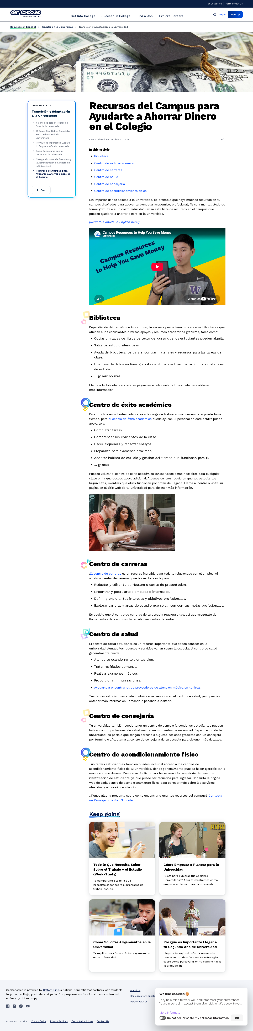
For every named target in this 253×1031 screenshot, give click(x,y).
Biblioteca (101, 156)
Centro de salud (106, 177)
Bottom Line (51, 990)
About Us (135, 990)
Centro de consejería (109, 184)
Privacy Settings (59, 1021)
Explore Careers (171, 16)
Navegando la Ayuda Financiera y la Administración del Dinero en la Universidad (53, 162)
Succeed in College (116, 16)
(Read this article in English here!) (114, 222)
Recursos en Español (23, 26)
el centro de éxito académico (130, 419)
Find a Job (145, 16)
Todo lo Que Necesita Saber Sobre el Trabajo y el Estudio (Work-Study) (117, 869)
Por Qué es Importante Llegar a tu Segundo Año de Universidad (53, 144)
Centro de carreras (108, 170)
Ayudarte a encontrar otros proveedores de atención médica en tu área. (147, 687)
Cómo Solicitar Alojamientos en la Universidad (122, 944)
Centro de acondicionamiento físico (120, 191)
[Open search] (215, 14)
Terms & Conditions (82, 1021)
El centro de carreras (105, 573)
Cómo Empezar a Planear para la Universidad (191, 867)
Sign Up (235, 14)
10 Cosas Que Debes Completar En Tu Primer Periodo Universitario (53, 134)
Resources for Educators (143, 996)
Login (222, 14)
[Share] (222, 139)
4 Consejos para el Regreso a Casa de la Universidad (52, 124)
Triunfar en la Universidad (57, 26)
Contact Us (103, 1021)
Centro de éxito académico (114, 163)
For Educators (214, 3)
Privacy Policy (38, 1021)
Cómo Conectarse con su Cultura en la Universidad (49, 153)
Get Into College (83, 16)
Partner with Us (234, 3)
